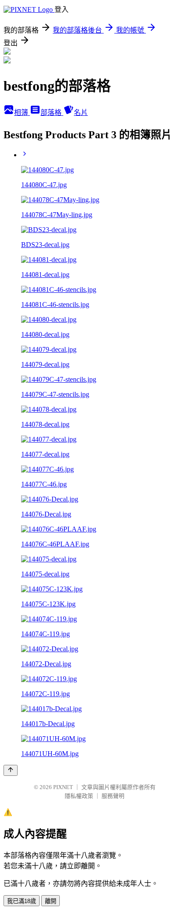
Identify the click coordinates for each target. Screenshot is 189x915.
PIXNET (63, 787)
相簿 (22, 112)
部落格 (51, 112)
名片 (81, 112)
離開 (50, 901)
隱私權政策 (79, 796)
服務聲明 (113, 796)
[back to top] (11, 770)
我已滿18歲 (21, 901)
